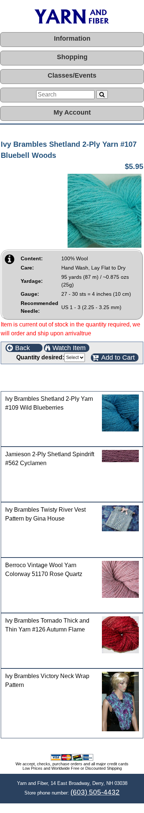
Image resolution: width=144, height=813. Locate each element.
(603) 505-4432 (95, 792)
